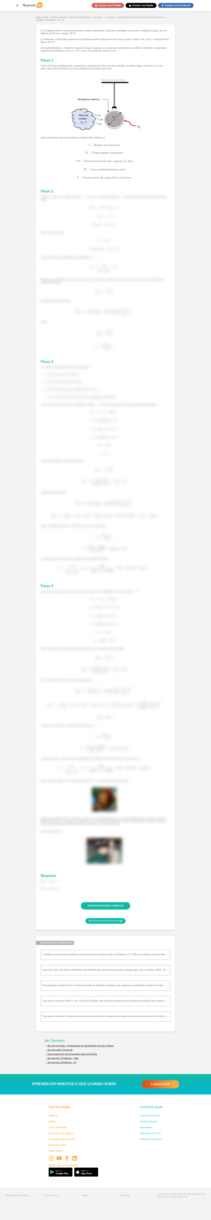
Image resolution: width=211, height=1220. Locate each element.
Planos (85, 1195)
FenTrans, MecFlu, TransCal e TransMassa (70, 17)
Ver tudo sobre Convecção (60, 1050)
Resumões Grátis (57, 1145)
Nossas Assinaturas (150, 1116)
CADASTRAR (160, 1084)
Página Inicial (42, 17)
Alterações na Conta (150, 1133)
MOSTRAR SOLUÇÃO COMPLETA (105, 906)
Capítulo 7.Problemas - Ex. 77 (50, 20)
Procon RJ (125, 1195)
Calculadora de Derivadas (62, 1139)
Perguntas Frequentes (151, 1139)
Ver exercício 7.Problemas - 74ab (62, 1058)
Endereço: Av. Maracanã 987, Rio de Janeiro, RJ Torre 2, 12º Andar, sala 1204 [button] (182, 1195)
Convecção (97, 17)
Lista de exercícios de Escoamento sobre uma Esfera (72, 1054)
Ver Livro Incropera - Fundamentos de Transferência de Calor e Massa (80, 1046)
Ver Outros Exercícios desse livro (104, 921)
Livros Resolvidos (58, 1127)
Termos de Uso (51, 1195)
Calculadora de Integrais (61, 1133)
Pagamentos (146, 1127)
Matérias (53, 1116)
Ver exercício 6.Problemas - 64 (61, 1063)
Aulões (52, 1121)
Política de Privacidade (16, 1195)
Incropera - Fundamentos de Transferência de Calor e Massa (134, 17)
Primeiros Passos (149, 1121)
